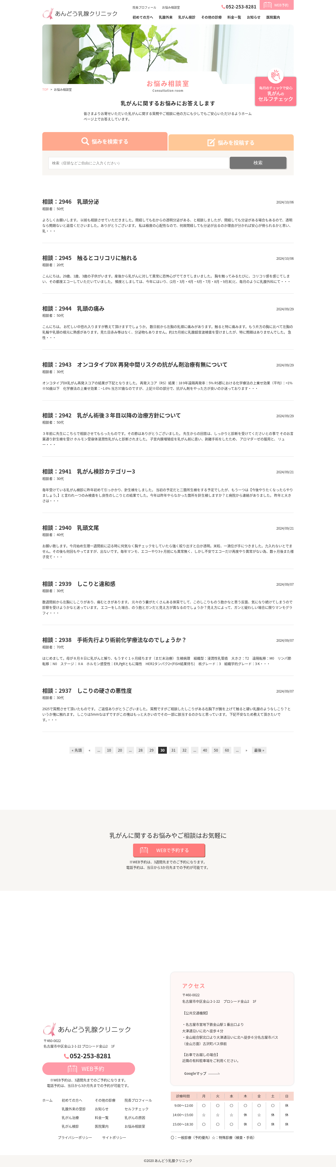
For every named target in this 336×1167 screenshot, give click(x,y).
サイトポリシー (114, 1137)
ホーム (47, 1100)
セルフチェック (137, 1108)
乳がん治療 (70, 1117)
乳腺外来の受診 (74, 1108)
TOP (45, 89)
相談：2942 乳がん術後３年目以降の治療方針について (111, 415)
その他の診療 (211, 17)
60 (227, 750)
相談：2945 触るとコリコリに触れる (89, 258)
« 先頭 (77, 750)
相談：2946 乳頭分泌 (70, 201)
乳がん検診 (186, 17)
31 (173, 750)
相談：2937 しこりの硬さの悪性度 (87, 690)
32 (184, 750)
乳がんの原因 (135, 1117)
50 (216, 750)
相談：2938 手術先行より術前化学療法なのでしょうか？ (114, 640)
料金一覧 (234, 17)
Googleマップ (195, 1073)
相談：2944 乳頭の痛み (73, 308)
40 (205, 750)
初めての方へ (72, 1100)
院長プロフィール (144, 7)
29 (151, 750)
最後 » (259, 750)
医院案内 (273, 17)
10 (109, 750)
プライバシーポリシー (75, 1137)
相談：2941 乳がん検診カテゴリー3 (88, 471)
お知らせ (254, 17)
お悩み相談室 (171, 7)
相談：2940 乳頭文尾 (70, 527)
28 (141, 750)
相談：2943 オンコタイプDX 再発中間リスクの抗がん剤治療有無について (135, 364)
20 (120, 750)
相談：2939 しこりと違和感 (78, 583)
